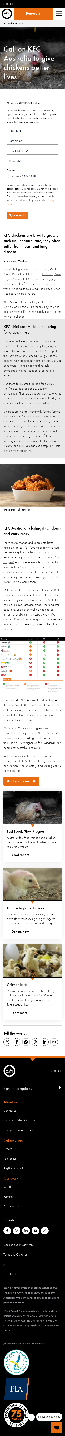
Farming (8, 1196)
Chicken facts (17, 985)
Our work (10, 1178)
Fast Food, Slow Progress (26, 832)
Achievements (11, 1206)
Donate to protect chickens (27, 908)
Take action (10, 1158)
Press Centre (10, 1274)
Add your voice (19, 781)
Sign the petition (17, 215)
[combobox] (13, 176)
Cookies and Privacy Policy (19, 1244)
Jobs (5, 1264)
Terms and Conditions (16, 1254)
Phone (11, 170)
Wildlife (7, 1187)
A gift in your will (13, 1168)
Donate (7, 1149)
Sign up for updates (17, 1089)
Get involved (13, 1140)
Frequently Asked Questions (19, 1120)
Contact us (9, 1110)
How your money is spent (18, 1130)
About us (10, 1102)
